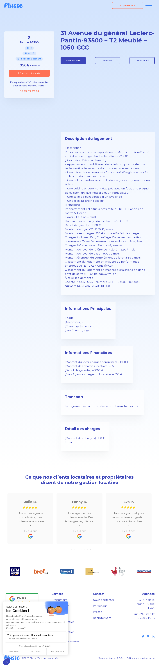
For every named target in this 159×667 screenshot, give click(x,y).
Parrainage (100, 606)
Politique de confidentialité (140, 658)
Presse (97, 611)
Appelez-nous (127, 5)
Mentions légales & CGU (110, 658)
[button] (6, 661)
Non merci (14, 651)
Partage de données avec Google (23, 638)
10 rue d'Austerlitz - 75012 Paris (143, 616)
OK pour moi (57, 651)
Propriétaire (60, 599)
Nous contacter (103, 599)
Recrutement (102, 617)
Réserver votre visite (29, 73)
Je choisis (36, 651)
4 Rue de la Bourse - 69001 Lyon (144, 604)
